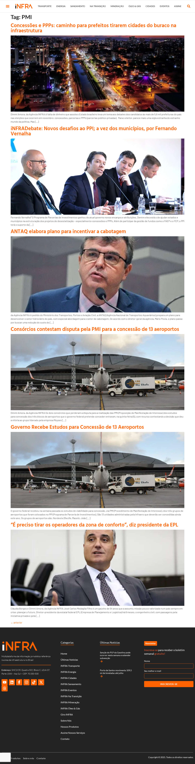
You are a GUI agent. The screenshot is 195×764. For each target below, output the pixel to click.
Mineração (117, 6)
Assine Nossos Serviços (73, 732)
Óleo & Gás (135, 6)
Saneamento (77, 6)
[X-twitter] (41, 682)
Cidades (150, 6)
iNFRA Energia (68, 671)
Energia (61, 6)
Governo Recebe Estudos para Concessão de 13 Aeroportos (77, 427)
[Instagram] (26, 682)
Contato (65, 738)
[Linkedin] (12, 682)
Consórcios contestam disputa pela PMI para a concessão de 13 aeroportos (95, 329)
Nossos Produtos (70, 726)
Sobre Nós (66, 720)
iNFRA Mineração (70, 702)
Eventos (164, 6)
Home (64, 653)
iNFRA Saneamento (71, 684)
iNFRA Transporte (70, 665)
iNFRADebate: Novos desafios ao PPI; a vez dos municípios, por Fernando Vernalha (94, 130)
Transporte (44, 6)
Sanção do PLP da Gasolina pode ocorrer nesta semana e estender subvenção (115, 655)
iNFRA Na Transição (71, 696)
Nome (147, 661)
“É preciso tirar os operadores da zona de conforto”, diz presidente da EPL (94, 524)
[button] (7, 6)
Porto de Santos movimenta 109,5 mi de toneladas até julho (116, 671)
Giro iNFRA (67, 714)
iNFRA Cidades (69, 677)
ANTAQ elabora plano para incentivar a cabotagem (68, 231)
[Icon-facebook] (19, 682)
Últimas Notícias (69, 659)
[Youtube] (5, 682)
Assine (177, 6)
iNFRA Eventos (69, 690)
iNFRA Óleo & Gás (70, 708)
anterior (16, 622)
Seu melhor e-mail (152, 671)
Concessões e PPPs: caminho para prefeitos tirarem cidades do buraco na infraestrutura (93, 27)
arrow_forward (101, 661)
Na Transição (98, 6)
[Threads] (5, 688)
